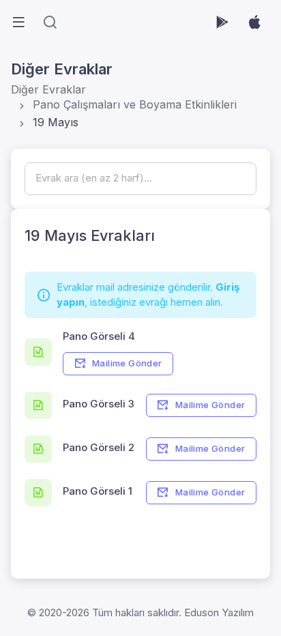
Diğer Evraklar (48, 89)
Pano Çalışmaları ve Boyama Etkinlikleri (135, 104)
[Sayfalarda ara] (50, 22)
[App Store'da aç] (254, 22)
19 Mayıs (55, 122)
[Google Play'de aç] (222, 22)
